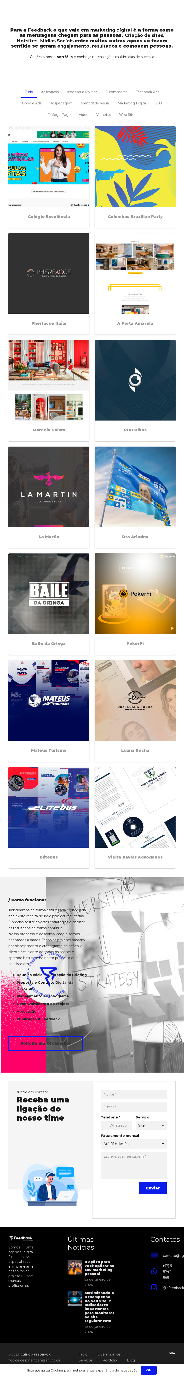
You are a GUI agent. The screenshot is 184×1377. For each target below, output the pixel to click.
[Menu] (178, 10)
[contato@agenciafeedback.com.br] (156, 1255)
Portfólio (110, 1360)
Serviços (85, 1360)
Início (83, 1354)
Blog (131, 1360)
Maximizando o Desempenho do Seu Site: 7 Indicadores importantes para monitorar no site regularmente (99, 1307)
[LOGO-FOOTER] (11, 9)
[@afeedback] (156, 1288)
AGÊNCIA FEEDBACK (35, 1354)
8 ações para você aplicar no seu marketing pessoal (100, 1268)
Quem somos (109, 1354)
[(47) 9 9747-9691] (156, 1272)
